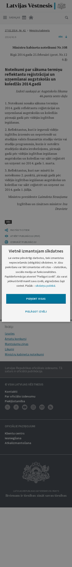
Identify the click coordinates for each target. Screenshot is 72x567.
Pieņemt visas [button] (36, 298)
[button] (36, 312)
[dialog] (36, 283)
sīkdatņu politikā (45, 285)
